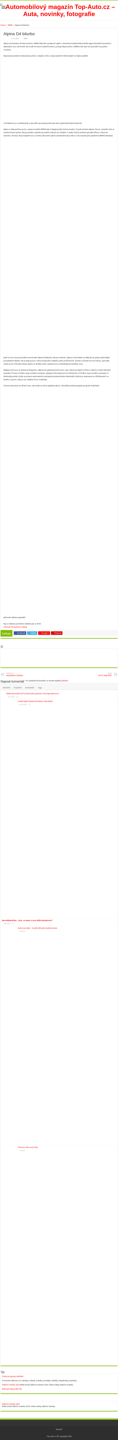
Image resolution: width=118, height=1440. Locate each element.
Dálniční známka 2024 (11, 1385)
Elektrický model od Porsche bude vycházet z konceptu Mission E (32, 693)
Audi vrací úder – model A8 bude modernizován (37, 928)
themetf (59, 1429)
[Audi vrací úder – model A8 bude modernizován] (9, 1035)
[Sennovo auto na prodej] (9, 1254)
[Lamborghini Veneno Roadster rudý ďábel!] (9, 808)
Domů (3, 25)
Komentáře (29, 688)
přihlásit (64, 681)
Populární (18, 688)
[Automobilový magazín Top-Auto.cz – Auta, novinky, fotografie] (59, 9)
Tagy (40, 688)
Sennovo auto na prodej (28, 1147)
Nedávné (6, 688)
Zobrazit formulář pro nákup (15, 627)
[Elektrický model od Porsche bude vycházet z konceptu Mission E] (3, 693)
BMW (10, 25)
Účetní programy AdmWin (12, 1376)
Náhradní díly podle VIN (12, 1389)
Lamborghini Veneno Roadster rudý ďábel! (35, 701)
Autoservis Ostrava (14, 674)
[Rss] (59, 1433)
